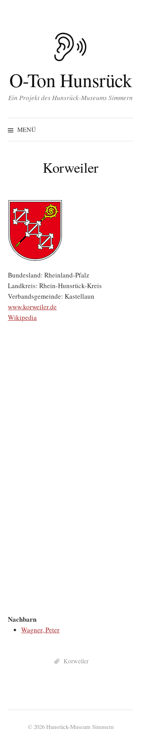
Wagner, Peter (40, 629)
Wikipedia (22, 317)
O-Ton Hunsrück (70, 79)
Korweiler (76, 661)
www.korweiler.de (32, 306)
